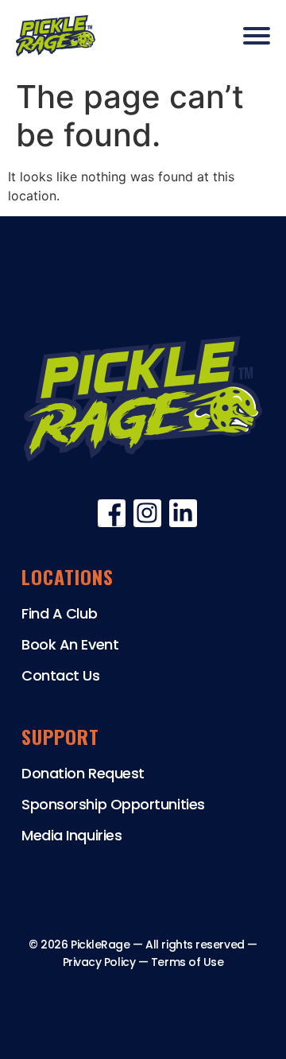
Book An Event (69, 644)
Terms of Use (187, 962)
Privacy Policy (99, 962)
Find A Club (59, 613)
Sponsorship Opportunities (113, 804)
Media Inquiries (71, 835)
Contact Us (60, 675)
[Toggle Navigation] (256, 36)
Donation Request (83, 773)
